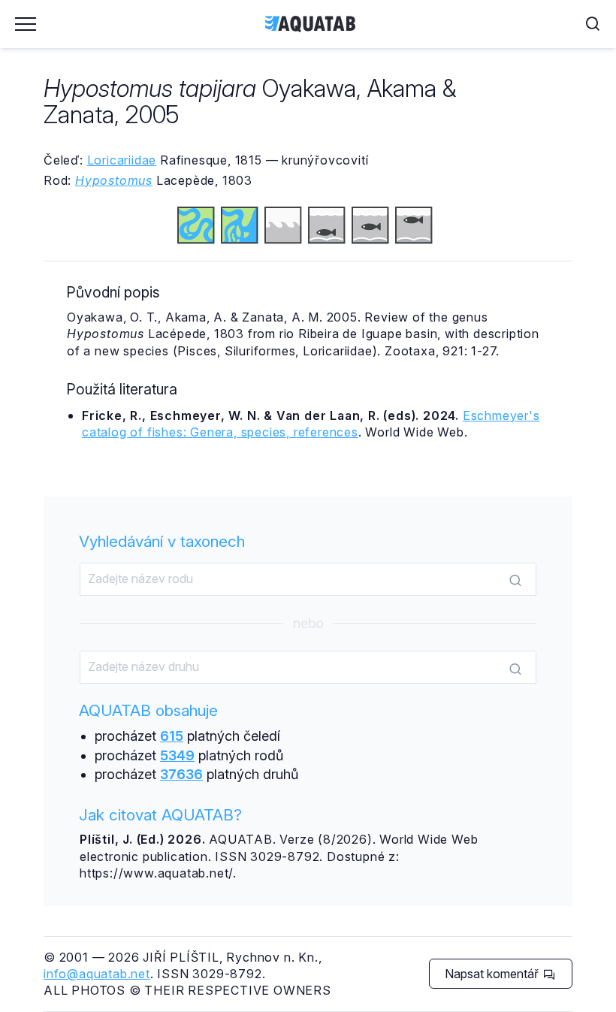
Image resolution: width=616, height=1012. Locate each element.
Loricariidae (122, 160)
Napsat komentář (493, 973)
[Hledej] (515, 580)
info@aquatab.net (97, 973)
